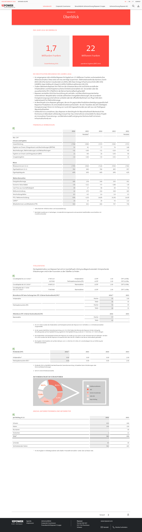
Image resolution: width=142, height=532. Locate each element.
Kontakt (137, 1)
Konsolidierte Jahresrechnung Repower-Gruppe (90, 6)
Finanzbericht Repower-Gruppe (51, 525)
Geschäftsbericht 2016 (9, 1)
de (125, 1)
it (132, 1)
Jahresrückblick (46, 521)
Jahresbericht (47, 6)
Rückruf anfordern (121, 527)
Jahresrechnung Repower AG (119, 6)
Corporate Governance (63, 6)
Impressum (30, 523)
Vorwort (102, 515)
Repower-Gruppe (23, 1)
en (129, 1)
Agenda (28, 521)
